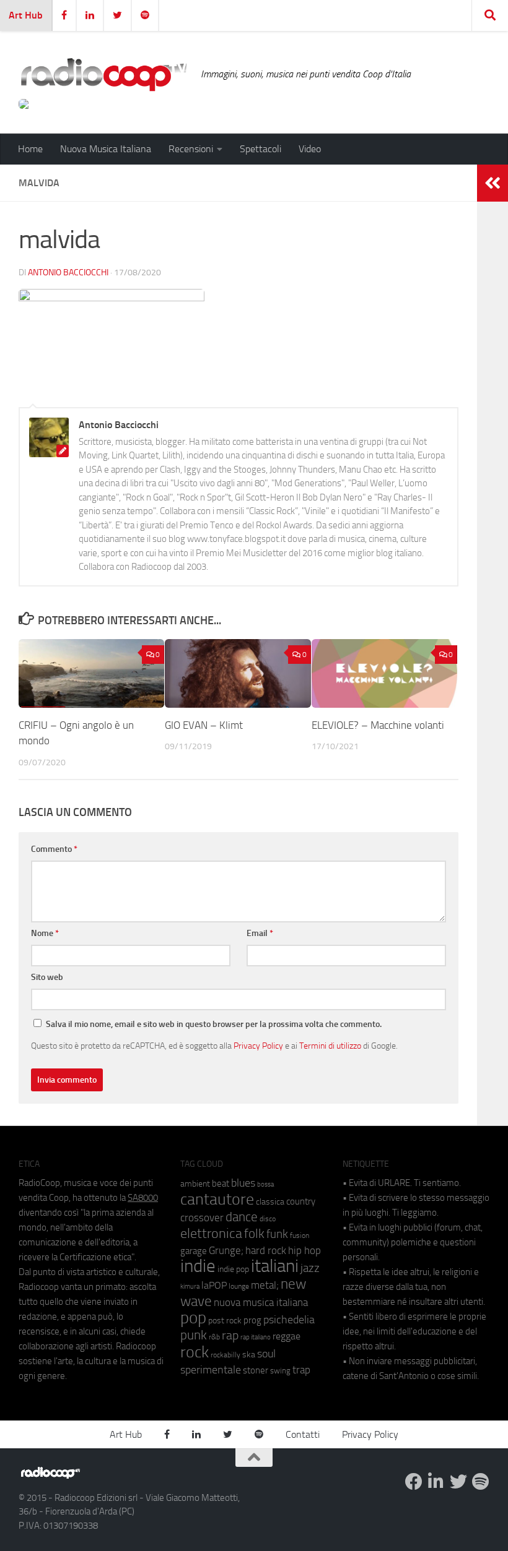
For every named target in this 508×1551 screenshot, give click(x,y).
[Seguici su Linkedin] (436, 1481)
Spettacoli (260, 149)
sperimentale (210, 1370)
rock (194, 1352)
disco (268, 1218)
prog (252, 1320)
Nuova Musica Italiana (105, 149)
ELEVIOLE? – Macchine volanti (378, 725)
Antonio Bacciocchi (68, 272)
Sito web (47, 977)
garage (193, 1251)
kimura (189, 1286)
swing (280, 1370)
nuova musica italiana (261, 1302)
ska (248, 1354)
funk (277, 1234)
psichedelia (289, 1319)
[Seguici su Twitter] (458, 1481)
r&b (214, 1336)
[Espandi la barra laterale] (492, 183)
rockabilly (225, 1355)
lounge (239, 1286)
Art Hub (26, 15)
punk (193, 1335)
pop (193, 1318)
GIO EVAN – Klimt (204, 725)
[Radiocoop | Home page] (103, 74)
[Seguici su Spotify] (480, 1481)
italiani (275, 1266)
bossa (265, 1184)
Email (260, 933)
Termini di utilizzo (330, 1045)
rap (230, 1335)
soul (266, 1353)
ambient (195, 1184)
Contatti (303, 1434)
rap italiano (255, 1337)
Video (310, 149)
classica (270, 1202)
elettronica (211, 1233)
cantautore (217, 1199)
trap (301, 1370)
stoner (255, 1370)
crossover (202, 1217)
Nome (45, 933)
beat (220, 1183)
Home (30, 149)
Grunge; (226, 1251)
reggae (286, 1336)
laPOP (214, 1285)
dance (242, 1216)
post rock (225, 1320)
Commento (54, 849)
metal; (265, 1285)
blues (243, 1183)
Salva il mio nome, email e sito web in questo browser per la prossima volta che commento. (214, 1024)
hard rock (265, 1251)
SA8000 (143, 1197)
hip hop (304, 1250)
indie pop (233, 1269)
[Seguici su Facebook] (414, 1481)
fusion (299, 1235)
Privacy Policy (258, 1045)
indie (198, 1265)
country (300, 1201)
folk (254, 1233)
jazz (310, 1268)
